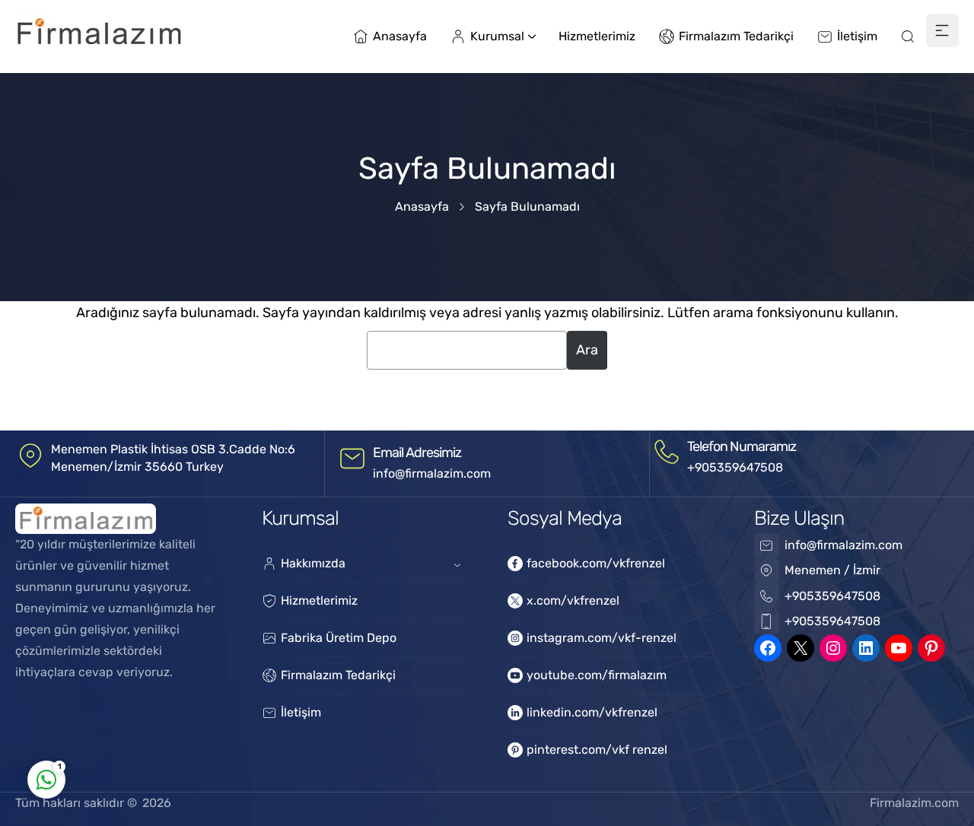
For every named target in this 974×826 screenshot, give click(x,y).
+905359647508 (735, 467)
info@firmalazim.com (432, 473)
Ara (587, 350)
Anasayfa (422, 206)
